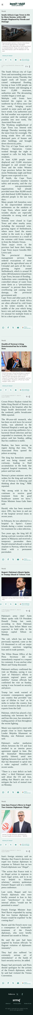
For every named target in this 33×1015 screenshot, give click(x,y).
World (3, 10)
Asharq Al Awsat (7, 54)
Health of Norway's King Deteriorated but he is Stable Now (14, 345)
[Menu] (1, 3)
